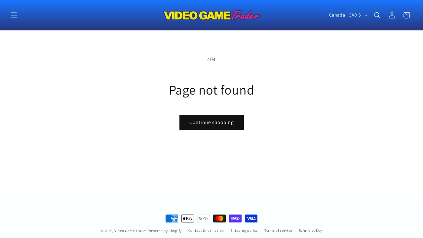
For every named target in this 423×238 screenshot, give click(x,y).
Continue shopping (211, 122)
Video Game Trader (130, 230)
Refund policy (310, 230)
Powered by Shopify (165, 230)
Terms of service (278, 230)
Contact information (206, 230)
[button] (14, 15)
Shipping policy (244, 230)
